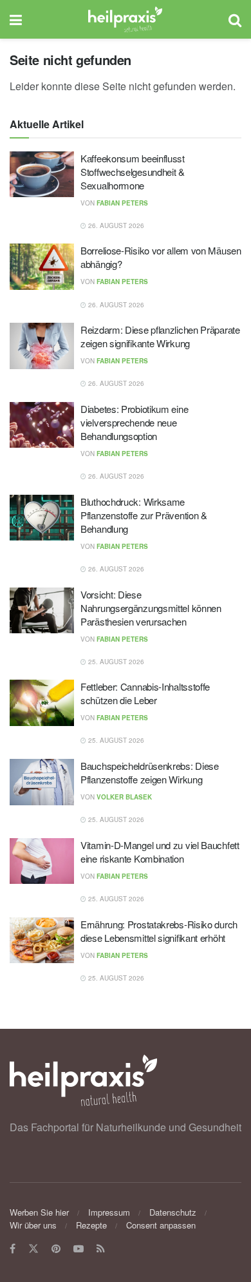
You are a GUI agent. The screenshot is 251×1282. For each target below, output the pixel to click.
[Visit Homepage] (125, 19)
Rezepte (91, 1225)
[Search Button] (234, 19)
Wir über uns (33, 1225)
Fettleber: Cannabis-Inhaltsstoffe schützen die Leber (145, 693)
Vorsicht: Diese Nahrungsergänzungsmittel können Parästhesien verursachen (150, 608)
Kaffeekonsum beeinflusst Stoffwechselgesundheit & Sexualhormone (132, 171)
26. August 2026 (115, 225)
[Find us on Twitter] (33, 1249)
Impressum (109, 1212)
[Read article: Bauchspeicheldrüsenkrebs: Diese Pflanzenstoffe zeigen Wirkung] (42, 782)
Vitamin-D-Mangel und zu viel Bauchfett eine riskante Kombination (159, 851)
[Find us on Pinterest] (55, 1249)
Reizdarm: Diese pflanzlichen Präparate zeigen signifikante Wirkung (160, 336)
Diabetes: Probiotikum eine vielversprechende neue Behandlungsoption (134, 422)
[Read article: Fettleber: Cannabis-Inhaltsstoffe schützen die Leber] (42, 703)
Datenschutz (172, 1212)
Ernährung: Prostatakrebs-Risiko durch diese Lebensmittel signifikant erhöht (158, 930)
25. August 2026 (115, 661)
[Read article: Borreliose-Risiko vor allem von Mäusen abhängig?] (42, 267)
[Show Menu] (16, 19)
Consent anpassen (161, 1225)
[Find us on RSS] (101, 1249)
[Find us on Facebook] (12, 1249)
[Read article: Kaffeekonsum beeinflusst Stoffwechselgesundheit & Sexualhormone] (42, 174)
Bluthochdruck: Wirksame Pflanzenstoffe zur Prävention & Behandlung (143, 515)
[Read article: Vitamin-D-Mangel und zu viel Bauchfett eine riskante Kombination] (42, 861)
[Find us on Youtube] (78, 1249)
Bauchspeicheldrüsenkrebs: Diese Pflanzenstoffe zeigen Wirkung (149, 772)
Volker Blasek (124, 796)
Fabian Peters (122, 202)
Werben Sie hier (39, 1212)
